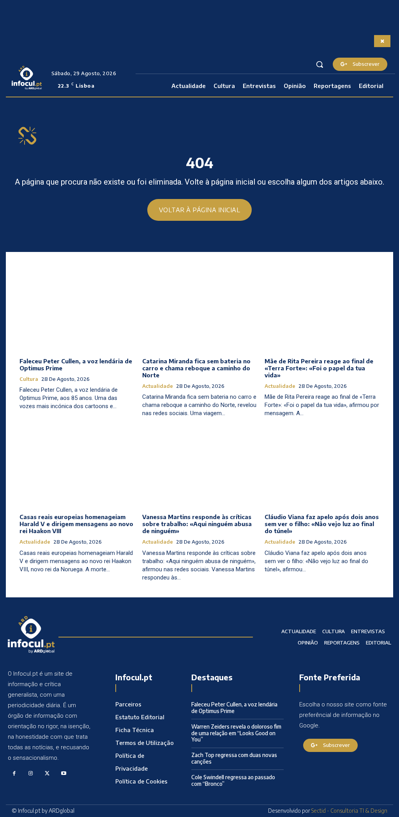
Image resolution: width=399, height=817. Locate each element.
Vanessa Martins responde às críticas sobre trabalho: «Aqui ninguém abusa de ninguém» (197, 523)
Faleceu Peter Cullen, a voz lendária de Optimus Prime (234, 707)
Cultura (28, 379)
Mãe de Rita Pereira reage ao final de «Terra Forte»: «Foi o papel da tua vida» (319, 368)
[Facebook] (14, 773)
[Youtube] (64, 773)
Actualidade (157, 386)
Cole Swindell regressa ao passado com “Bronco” (233, 780)
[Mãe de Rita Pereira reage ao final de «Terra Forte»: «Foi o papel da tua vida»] (322, 309)
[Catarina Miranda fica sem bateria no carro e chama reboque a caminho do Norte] (199, 309)
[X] (47, 773)
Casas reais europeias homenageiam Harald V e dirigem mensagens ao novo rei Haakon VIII (76, 523)
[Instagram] (31, 773)
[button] (319, 64)
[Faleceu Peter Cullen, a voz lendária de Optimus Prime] (76, 309)
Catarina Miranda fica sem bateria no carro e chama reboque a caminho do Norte (196, 368)
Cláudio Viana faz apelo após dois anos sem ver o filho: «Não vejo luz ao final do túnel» (322, 523)
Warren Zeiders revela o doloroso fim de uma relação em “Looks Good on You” (236, 733)
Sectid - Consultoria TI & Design (349, 810)
